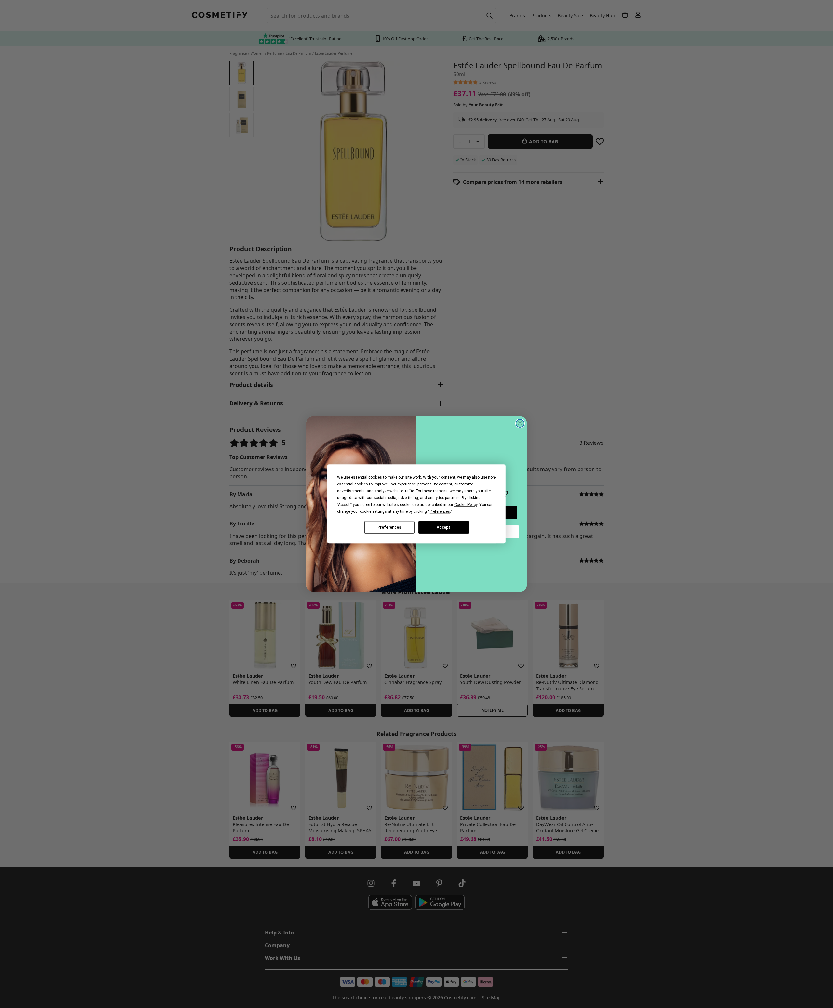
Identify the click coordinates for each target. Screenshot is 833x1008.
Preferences (389, 527)
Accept (443, 527)
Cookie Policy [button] (465, 504)
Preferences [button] (440, 511)
